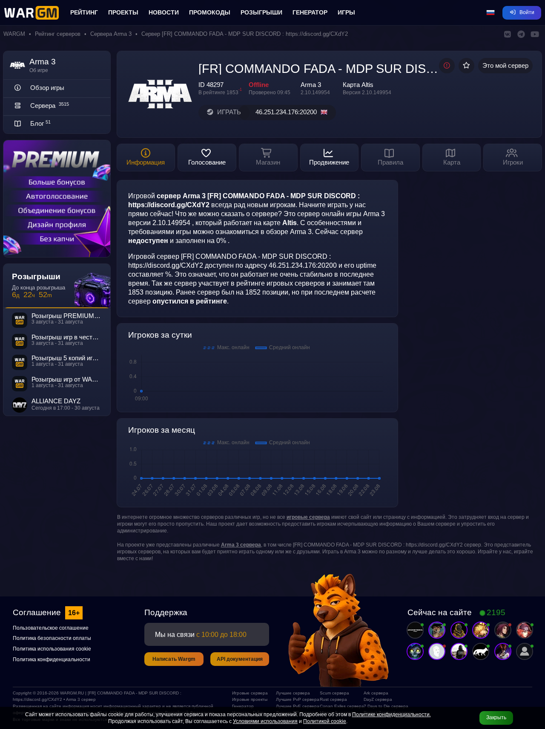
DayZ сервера (378, 699)
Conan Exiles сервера (338, 706)
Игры (346, 12)
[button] (490, 13)
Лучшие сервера (293, 693)
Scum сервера (334, 693)
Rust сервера (333, 699)
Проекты (123, 12)
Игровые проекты (249, 699)
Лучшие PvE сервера (294, 706)
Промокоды (209, 12)
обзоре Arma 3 (289, 231)
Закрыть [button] (496, 717)
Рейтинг (84, 12)
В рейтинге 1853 (218, 92)
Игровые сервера (250, 693)
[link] (308, 517)
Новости (164, 12)
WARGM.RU (72, 693)
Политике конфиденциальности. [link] (391, 714)
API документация (240, 659)
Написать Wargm (173, 659)
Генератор (310, 12)
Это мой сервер (505, 65)
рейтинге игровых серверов (280, 283)
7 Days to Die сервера (382, 706)
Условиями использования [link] (265, 721)
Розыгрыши (261, 12)
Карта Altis (358, 84)
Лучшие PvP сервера (294, 699)
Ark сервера (376, 693)
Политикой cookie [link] (324, 721)
